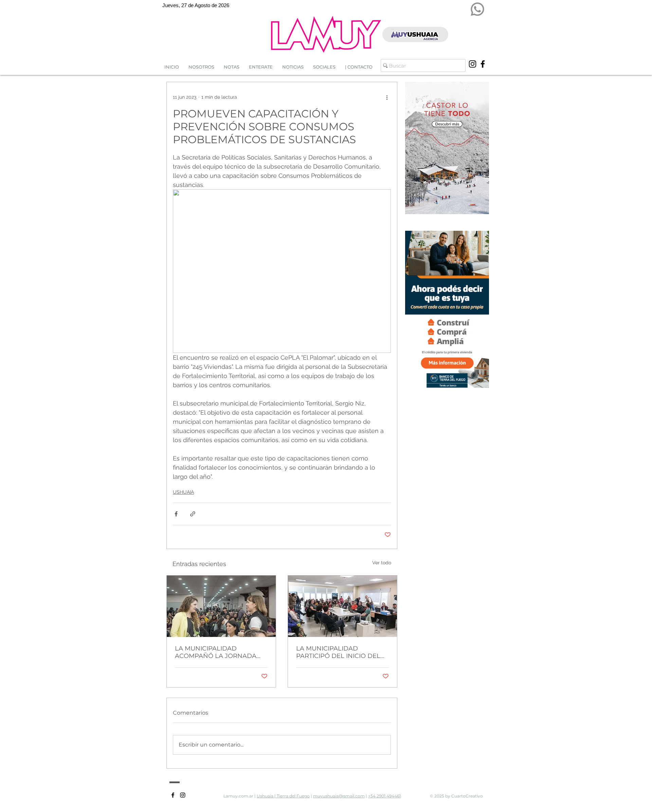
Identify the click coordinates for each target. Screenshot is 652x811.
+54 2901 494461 (384, 795)
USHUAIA (183, 492)
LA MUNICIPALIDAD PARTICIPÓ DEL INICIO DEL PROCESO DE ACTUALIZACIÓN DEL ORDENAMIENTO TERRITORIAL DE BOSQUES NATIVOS (338, 652)
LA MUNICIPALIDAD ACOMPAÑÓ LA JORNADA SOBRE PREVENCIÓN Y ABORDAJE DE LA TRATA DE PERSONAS (219, 652)
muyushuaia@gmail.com (339, 795)
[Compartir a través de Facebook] (176, 514)
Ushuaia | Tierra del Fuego (283, 795)
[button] (292, 67)
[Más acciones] (387, 97)
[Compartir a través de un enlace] (192, 514)
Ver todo (381, 562)
